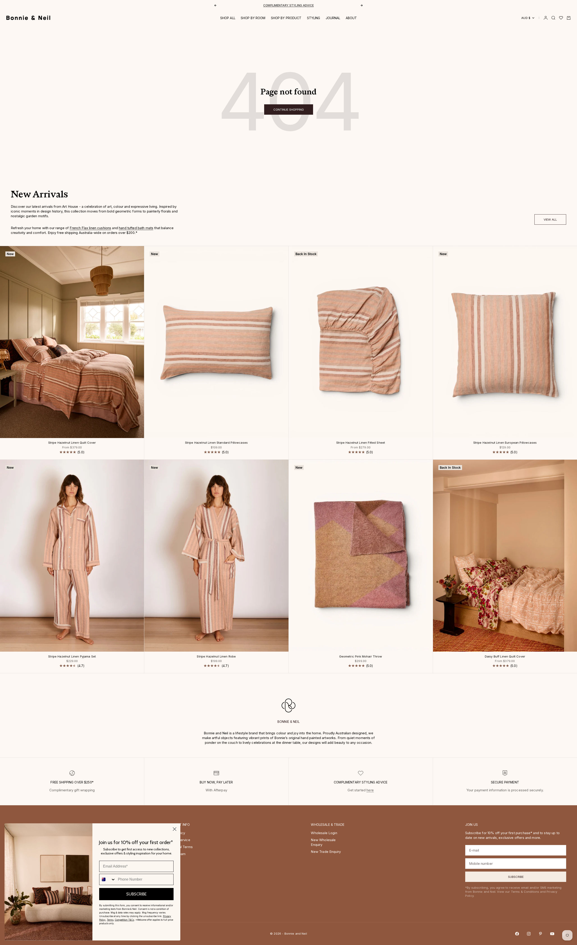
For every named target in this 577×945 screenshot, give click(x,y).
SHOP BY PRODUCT (286, 18)
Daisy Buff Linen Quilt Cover (505, 656)
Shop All (227, 18)
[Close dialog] (175, 829)
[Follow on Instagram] (529, 933)
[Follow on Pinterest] (540, 933)
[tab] (39, 195)
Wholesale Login (324, 833)
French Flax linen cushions (90, 228)
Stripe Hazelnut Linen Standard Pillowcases (216, 443)
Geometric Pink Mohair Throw (360, 656)
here (370, 790)
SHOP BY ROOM (253, 18)
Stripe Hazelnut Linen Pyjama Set (72, 656)
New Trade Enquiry (326, 851)
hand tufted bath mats (136, 228)
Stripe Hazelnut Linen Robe (216, 656)
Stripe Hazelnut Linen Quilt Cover (72, 443)
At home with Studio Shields (288, 5)
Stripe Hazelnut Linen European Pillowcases (505, 443)
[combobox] (107, 879)
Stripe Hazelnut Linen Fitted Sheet (360, 443)
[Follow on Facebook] (517, 933)
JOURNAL (333, 18)
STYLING (313, 18)
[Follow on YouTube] (552, 933)
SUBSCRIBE (136, 894)
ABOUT (351, 18)
